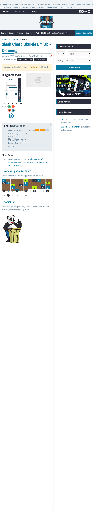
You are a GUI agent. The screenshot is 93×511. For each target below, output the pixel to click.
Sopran (3, 33)
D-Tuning (20, 33)
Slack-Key (29, 33)
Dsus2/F (32, 162)
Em (35, 159)
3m (23, 133)
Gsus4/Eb (41, 159)
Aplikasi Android (58, 33)
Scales (34, 11)
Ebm (32, 159)
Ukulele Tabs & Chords (70, 126)
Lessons (21, 11)
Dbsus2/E (25, 162)
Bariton (11, 33)
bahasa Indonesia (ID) (84, 33)
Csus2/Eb (10, 162)
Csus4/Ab (17, 165)
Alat (37, 33)
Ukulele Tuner (66, 119)
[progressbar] (42, 130)
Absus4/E (17, 162)
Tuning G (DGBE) (40, 60)
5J (9, 136)
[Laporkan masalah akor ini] (51, 56)
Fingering (5, 106)
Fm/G (45, 162)
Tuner (7, 11)
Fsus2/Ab (10, 165)
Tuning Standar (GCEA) (25, 60)
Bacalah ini (34, 67)
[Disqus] (33, 274)
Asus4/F (39, 162)
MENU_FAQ (45, 33)
